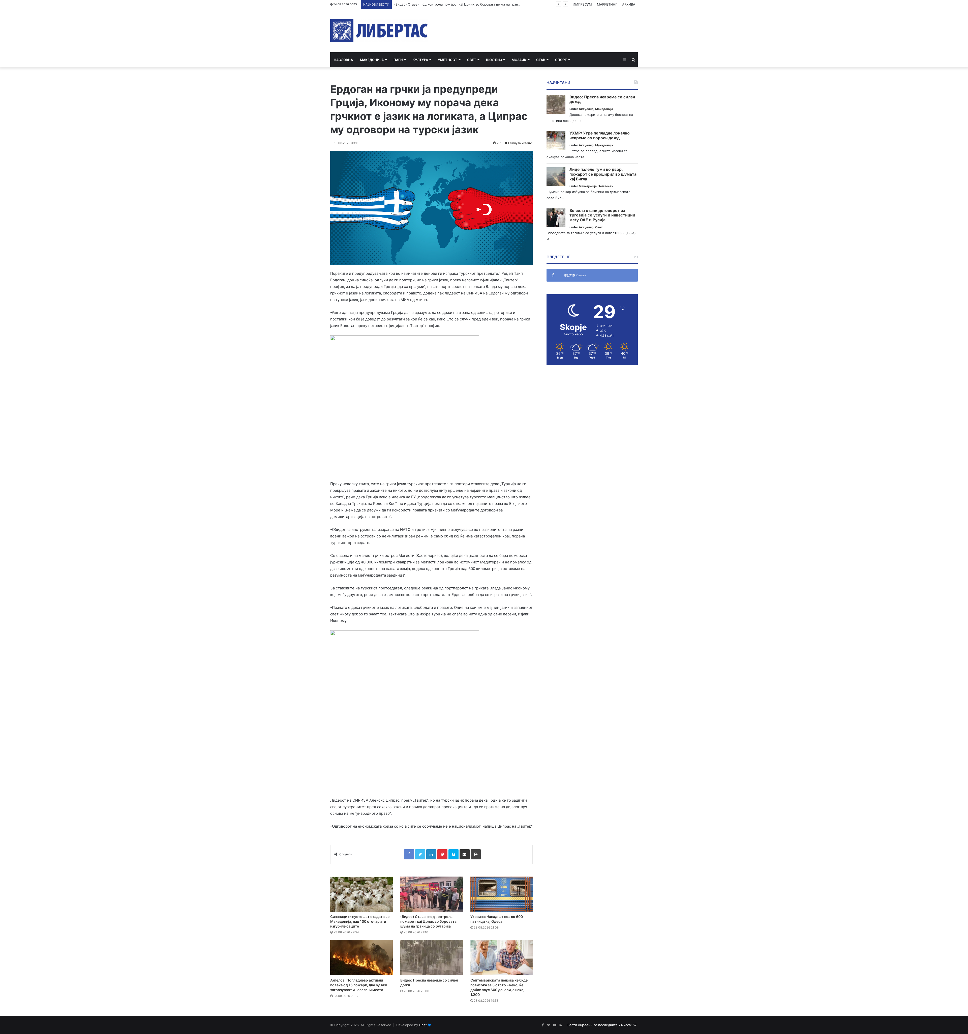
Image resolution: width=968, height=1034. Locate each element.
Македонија (372, 60)
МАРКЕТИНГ (607, 4)
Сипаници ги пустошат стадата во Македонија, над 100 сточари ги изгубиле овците (360, 921)
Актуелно (586, 109)
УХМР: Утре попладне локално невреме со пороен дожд (599, 135)
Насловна (343, 60)
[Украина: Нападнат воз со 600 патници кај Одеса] (501, 894)
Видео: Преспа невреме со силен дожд (602, 99)
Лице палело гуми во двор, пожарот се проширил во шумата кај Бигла (603, 174)
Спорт (561, 60)
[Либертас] (379, 30)
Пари (398, 60)
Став (540, 60)
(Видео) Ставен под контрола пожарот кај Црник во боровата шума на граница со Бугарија (468, 4)
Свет (471, 60)
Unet (423, 1025)
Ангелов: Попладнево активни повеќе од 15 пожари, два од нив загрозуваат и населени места (358, 985)
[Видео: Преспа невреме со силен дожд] (431, 957)
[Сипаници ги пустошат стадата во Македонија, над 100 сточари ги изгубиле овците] (361, 894)
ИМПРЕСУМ (582, 4)
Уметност (447, 60)
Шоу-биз (494, 60)
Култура (420, 60)
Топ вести (605, 186)
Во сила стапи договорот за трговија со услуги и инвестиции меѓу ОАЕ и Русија (602, 215)
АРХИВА (628, 4)
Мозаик (519, 60)
